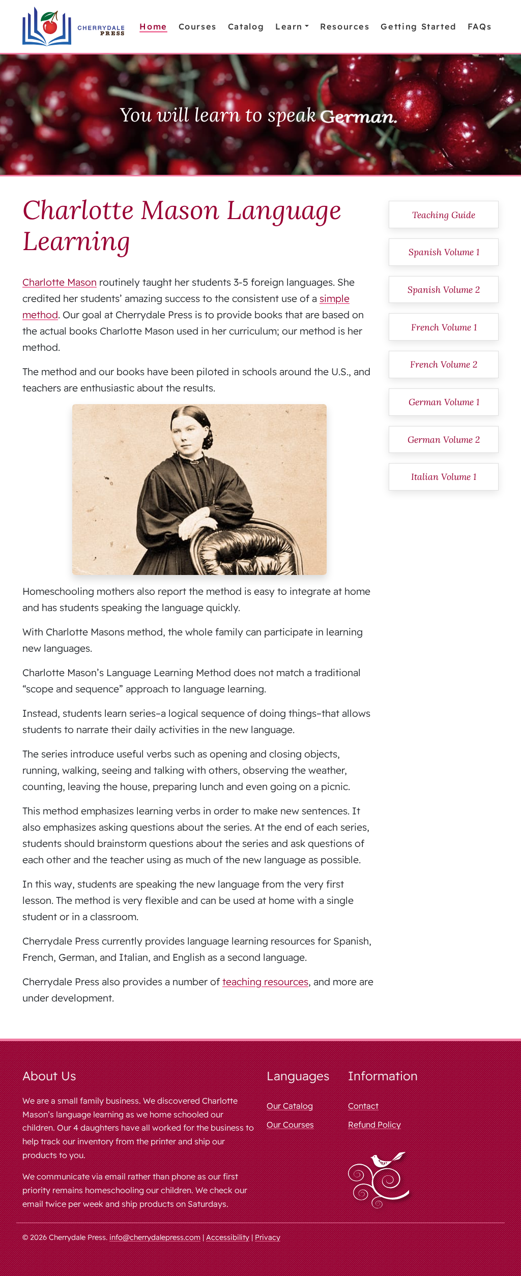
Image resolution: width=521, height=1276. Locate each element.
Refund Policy (374, 1124)
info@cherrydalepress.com (154, 1237)
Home (153, 26)
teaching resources (265, 982)
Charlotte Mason (59, 282)
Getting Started (418, 26)
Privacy (267, 1237)
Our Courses (290, 1124)
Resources (345, 26)
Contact (363, 1106)
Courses (198, 26)
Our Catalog (290, 1106)
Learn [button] (289, 26)
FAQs (480, 26)
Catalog (246, 26)
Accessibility (227, 1237)
